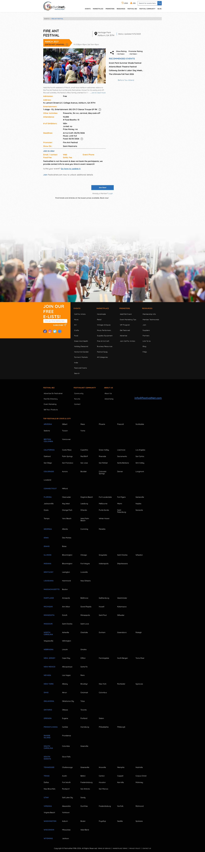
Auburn (65, 821)
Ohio (46, 692)
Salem (101, 718)
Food (76, 336)
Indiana (47, 563)
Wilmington (66, 641)
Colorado (49, 471)
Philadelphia (104, 727)
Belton (83, 776)
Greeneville (85, 767)
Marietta (102, 529)
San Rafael (103, 463)
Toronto (84, 710)
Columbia (66, 746)
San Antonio (85, 789)
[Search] (159, 3)
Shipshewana (122, 563)
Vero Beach (66, 518)
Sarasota (139, 510)
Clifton (83, 658)
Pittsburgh (121, 727)
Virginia (48, 806)
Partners (146, 336)
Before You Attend (126, 80)
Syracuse (139, 684)
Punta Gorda (104, 510)
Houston (102, 782)
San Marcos (103, 789)
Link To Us (147, 341)
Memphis (120, 767)
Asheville (65, 632)
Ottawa (65, 710)
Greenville (84, 746)
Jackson (65, 838)
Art (75, 325)
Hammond (66, 581)
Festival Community (147, 9)
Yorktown (66, 812)
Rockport (66, 789)
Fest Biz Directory (51, 399)
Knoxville (102, 767)
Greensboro (122, 632)
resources (121, 9)
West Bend (85, 830)
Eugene (65, 718)
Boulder (84, 471)
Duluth (64, 615)
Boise (64, 546)
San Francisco (67, 463)
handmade (101, 314)
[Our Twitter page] (54, 331)
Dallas (46, 782)
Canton (102, 776)
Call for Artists (80, 314)
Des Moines (66, 538)
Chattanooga (67, 767)
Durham (102, 632)
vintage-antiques (104, 325)
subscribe (58, 325)
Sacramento (122, 456)
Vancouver (66, 439)
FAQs (145, 352)
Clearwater (66, 497)
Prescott (120, 424)
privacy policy (134, 848)
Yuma (83, 431)
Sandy (83, 797)
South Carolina (48, 747)
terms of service (104, 848)
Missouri (48, 624)
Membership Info (149, 314)
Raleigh (139, 632)
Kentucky (48, 572)
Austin (64, 776)
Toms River (140, 658)
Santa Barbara (123, 463)
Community (78, 393)
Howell (101, 607)
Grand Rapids (86, 607)
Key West (66, 503)
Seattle (120, 821)
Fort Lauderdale (105, 497)
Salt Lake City (67, 797)
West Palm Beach (85, 519)
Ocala (46, 510)
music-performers (104, 330)
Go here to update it (71, 168)
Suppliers (146, 330)
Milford (65, 488)
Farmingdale (104, 658)
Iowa (46, 538)
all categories (102, 357)
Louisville (84, 572)
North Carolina (48, 633)
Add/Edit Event (126, 314)
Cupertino (84, 450)
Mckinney (139, 782)
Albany (65, 684)
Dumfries (84, 806)
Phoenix (102, 424)
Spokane (139, 821)
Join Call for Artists (127, 341)
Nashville (139, 767)
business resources (104, 346)
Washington (50, 821)
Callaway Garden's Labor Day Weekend (126, 70)
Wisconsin (49, 830)
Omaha (83, 649)
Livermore (121, 450)
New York (48, 684)
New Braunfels (49, 789)
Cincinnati (84, 692)
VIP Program (125, 325)
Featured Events (80, 368)
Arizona (48, 424)
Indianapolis (103, 563)
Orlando (84, 510)
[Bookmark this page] (59, 331)
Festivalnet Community (85, 388)
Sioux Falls (66, 757)
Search (77, 373)
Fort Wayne (85, 563)
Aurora (65, 471)
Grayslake (103, 555)
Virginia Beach (49, 812)
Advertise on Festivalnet (53, 393)
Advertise (123, 336)
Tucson (65, 431)
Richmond (140, 806)
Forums (77, 399)
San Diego (48, 463)
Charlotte (84, 632)
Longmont (140, 471)
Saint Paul (103, 615)
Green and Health (81, 341)
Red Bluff (84, 456)
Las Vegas (66, 675)
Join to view (48, 151)
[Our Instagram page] (50, 331)
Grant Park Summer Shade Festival (125, 63)
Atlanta (65, 529)
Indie (76, 363)
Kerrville (120, 782)
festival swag (102, 352)
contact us (146, 848)
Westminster (122, 598)
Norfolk (120, 806)
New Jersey (49, 658)
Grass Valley (104, 450)
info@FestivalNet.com (148, 398)
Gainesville (140, 497)
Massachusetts (50, 589)
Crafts (76, 330)
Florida (48, 497)
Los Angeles (140, 450)
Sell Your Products (51, 410)
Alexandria (66, 806)
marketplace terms (120, 848)
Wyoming (48, 838)
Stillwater (120, 615)
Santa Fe (84, 667)
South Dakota (47, 758)
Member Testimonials (151, 320)
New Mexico (49, 667)
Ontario (48, 710)
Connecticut (50, 488)
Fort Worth (66, 782)
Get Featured (125, 330)
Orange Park (67, 510)
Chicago (84, 555)
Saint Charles (122, 555)
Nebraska (48, 649)
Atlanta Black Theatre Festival (123, 66)
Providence (66, 735)
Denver (120, 471)
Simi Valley (140, 463)
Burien (83, 821)
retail (99, 320)
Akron (64, 692)
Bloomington (67, 555)
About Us (108, 388)
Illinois (47, 555)
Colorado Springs (102, 472)
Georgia (48, 529)
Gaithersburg (104, 598)
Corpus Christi (141, 776)
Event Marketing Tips (128, 320)
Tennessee (49, 767)
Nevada (47, 675)
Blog (159, 9)
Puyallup (102, 821)
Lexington (66, 572)
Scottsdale (140, 424)
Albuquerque (67, 667)
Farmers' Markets (81, 357)
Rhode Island (47, 736)
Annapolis (66, 598)
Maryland (49, 598)
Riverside (102, 456)
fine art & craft (103, 341)
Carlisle (65, 727)
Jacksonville (48, 503)
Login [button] (110, 193)
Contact (77, 404)
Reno (83, 675)
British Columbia (48, 440)
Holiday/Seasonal (81, 346)
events (88, 9)
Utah (46, 797)
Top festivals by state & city (57, 419)
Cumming (84, 529)
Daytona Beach (87, 497)
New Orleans (86, 581)
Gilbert (64, 424)
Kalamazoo (122, 607)
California (49, 450)
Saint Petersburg (121, 511)
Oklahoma (49, 701)
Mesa (83, 424)
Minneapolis (85, 615)
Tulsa (83, 701)
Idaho (47, 546)
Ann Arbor (66, 607)
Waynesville (48, 641)
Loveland (47, 480)
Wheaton (139, 555)
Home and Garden (81, 352)
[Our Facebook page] (45, 331)
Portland (84, 718)
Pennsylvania (50, 727)
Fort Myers (121, 497)
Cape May (66, 658)
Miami (119, 503)
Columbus (103, 692)
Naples (138, 503)
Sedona (47, 431)
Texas (47, 776)
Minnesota (49, 615)
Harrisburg (85, 727)
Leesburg (84, 503)
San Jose (84, 463)
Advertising (109, 399)
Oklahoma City (68, 701)
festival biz (132, 9)
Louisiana (48, 581)
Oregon (48, 718)
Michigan (48, 607)
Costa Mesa (66, 450)
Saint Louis (85, 624)
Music (76, 320)
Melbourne (103, 503)
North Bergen (122, 658)
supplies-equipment (105, 336)
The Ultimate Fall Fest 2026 (121, 74)
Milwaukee (66, 830)
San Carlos (140, 456)
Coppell (120, 776)
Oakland (47, 456)
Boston (65, 589)
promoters (110, 9)
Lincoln (65, 649)
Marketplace (98, 9)
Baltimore (84, 598)
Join (45, 174)
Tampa (46, 518)
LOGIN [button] (126, 3)
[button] (67, 44)
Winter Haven (104, 518)
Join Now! (102, 187)
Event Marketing (50, 404)
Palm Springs (67, 456)
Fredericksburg (86, 782)
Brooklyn (84, 684)
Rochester (121, 684)
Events (77, 308)
